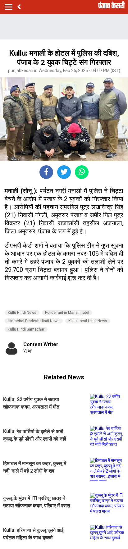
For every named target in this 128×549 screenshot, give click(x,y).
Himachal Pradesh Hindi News (34, 321)
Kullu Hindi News (22, 312)
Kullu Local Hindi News (87, 321)
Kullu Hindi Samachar (26, 329)
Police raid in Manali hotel (67, 312)
